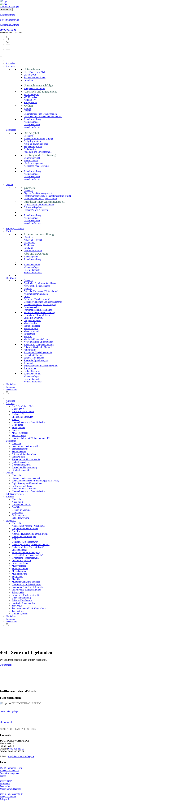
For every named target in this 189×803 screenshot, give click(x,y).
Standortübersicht (32, 158)
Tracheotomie (30, 368)
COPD (27, 296)
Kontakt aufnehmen (33, 127)
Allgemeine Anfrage (9, 24)
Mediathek (11, 384)
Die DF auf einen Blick (34, 72)
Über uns (10, 66)
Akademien (29, 245)
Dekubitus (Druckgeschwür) (37, 299)
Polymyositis (30, 349)
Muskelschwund (31, 331)
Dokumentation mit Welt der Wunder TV (43, 116)
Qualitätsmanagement (10, 773)
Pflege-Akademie (8, 796)
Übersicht (28, 136)
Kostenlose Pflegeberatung (36, 166)
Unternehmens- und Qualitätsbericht (40, 114)
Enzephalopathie (31, 307)
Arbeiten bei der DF (33, 240)
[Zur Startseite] (94, 2)
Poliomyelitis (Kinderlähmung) (38, 347)
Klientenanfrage (7, 14)
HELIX (27, 111)
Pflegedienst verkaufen (34, 88)
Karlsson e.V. (30, 100)
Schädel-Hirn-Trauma (34, 357)
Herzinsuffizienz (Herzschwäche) (39, 312)
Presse (3, 776)
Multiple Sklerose (32, 326)
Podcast (27, 108)
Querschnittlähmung (33, 355)
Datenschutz (11, 389)
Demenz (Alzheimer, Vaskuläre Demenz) (43, 302)
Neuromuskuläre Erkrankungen (38, 341)
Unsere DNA (30, 74)
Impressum (11, 387)
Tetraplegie (29, 363)
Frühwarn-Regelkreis (33, 207)
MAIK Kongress (31, 94)
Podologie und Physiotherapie (38, 152)
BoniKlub (28, 248)
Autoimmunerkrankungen (36, 294)
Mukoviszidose (31, 323)
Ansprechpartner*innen (34, 77)
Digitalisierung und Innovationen (39, 204)
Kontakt (4, 9)
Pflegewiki (5, 799)
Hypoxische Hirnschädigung (37, 315)
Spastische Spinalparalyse (36, 360)
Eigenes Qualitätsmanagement (38, 193)
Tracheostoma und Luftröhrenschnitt (40, 365)
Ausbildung (29, 242)
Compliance (29, 80)
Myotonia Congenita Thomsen (38, 339)
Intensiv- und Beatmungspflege (38, 138)
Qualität (9, 184)
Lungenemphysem (32, 320)
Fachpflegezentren (32, 141)
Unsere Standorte (32, 124)
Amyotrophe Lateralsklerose (37, 286)
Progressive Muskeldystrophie (38, 352)
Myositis (28, 336)
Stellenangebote (31, 256)
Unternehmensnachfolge (11, 794)
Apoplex (28, 288)
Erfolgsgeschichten (15, 228)
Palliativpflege (30, 149)
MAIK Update (30, 97)
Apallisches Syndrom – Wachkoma (40, 283)
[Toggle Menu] (1, 56)
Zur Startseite (6, 665)
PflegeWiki (11, 278)
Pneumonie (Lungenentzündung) (39, 344)
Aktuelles (10, 63)
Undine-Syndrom (32, 371)
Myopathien (29, 333)
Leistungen (11, 130)
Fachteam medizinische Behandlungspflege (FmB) (47, 196)
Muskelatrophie (31, 328)
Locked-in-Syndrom (33, 318)
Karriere (10, 231)
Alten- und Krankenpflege (36, 144)
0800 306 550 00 (8, 30)
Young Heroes (30, 102)
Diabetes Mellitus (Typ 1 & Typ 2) (40, 304)
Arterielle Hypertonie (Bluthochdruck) (41, 291)
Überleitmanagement (33, 163)
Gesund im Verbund (33, 250)
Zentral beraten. (31, 160)
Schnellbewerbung (32, 119)
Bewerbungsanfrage (9, 19)
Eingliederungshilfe (33, 146)
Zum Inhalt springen (9, 6)
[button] (7, 393)
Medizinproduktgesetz (10, 789)
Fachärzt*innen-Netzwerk (36, 210)
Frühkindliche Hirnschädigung (38, 310)
